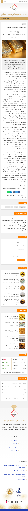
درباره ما (15, 444)
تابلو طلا (15, 454)
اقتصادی (24, 24)
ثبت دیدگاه (21, 260)
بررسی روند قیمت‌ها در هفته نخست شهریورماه (13, 220)
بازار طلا (16, 207)
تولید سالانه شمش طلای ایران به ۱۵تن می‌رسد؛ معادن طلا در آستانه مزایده (13, 229)
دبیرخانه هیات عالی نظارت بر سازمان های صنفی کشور (14, 466)
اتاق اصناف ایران (21, 479)
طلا (19, 79)
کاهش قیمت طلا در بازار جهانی (17, 222)
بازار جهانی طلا (22, 207)
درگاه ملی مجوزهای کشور (18, 471)
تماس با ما (14, 440)
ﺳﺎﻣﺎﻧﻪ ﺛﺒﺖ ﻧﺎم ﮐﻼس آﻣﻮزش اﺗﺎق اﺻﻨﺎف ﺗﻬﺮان (14, 475)
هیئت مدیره (14, 450)
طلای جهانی (7, 207)
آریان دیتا (10, 507)
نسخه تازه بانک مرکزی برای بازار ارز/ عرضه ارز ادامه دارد (14, 225)
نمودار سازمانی (13, 447)
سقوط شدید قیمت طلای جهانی (17, 218)
